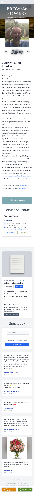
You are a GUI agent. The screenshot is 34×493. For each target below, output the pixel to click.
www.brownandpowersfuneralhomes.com (16, 176)
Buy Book (19, 286)
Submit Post (17, 345)
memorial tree (24, 185)
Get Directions (10, 232)
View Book (9, 286)
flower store (22, 188)
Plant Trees (24, 232)
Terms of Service (22, 485)
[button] (17, 448)
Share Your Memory (12, 314)
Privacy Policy (12, 485)
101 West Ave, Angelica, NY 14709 (17, 229)
